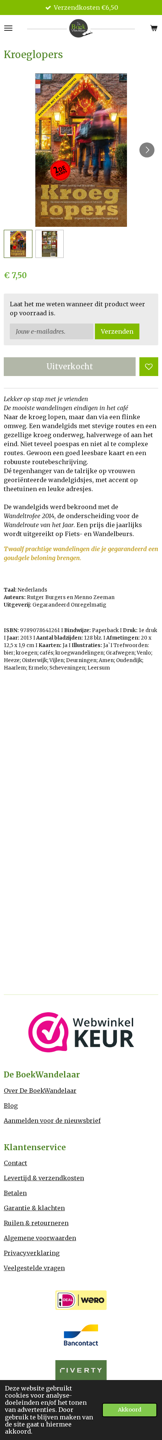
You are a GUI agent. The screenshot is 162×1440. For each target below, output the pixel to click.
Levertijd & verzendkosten (44, 1178)
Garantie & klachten (34, 1208)
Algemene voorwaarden (40, 1238)
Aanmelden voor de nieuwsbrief (52, 1120)
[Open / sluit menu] (8, 28)
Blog (11, 1105)
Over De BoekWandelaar (40, 1090)
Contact (15, 1163)
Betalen (15, 1193)
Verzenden (117, 331)
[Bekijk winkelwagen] (153, 28)
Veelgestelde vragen (34, 1268)
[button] (18, 244)
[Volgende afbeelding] (146, 149)
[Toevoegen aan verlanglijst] (148, 366)
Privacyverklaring (32, 1253)
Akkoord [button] (129, 1409)
